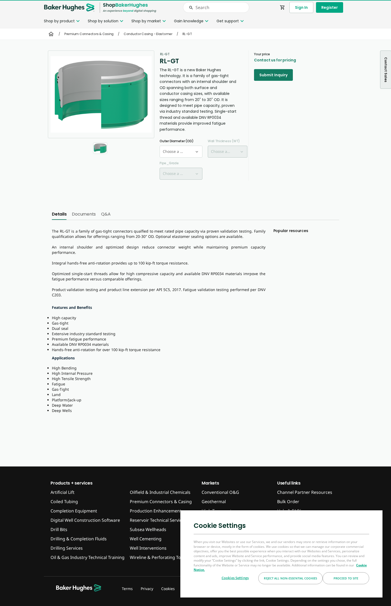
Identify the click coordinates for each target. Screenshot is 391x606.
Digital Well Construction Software (85, 520)
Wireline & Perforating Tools (158, 557)
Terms (127, 588)
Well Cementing (145, 539)
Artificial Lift (62, 492)
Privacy (147, 588)
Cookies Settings (235, 577)
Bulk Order (288, 501)
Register (329, 7)
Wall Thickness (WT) (224, 141)
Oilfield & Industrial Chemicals (160, 492)
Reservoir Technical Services (158, 520)
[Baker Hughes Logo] (69, 7)
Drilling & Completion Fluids (79, 539)
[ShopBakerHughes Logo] (129, 7)
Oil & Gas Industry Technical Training (87, 557)
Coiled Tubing (64, 501)
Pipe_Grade (169, 163)
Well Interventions (148, 548)
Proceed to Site (346, 578)
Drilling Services (67, 548)
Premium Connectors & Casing (89, 34)
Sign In (301, 7)
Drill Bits (59, 529)
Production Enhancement (155, 511)
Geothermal (214, 501)
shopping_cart (282, 7)
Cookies (168, 588)
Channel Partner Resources (304, 492)
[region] (281, 553)
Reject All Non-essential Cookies (290, 578)
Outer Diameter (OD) (176, 141)
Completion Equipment (74, 511)
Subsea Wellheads (148, 529)
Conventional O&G (220, 492)
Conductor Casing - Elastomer (148, 34)
